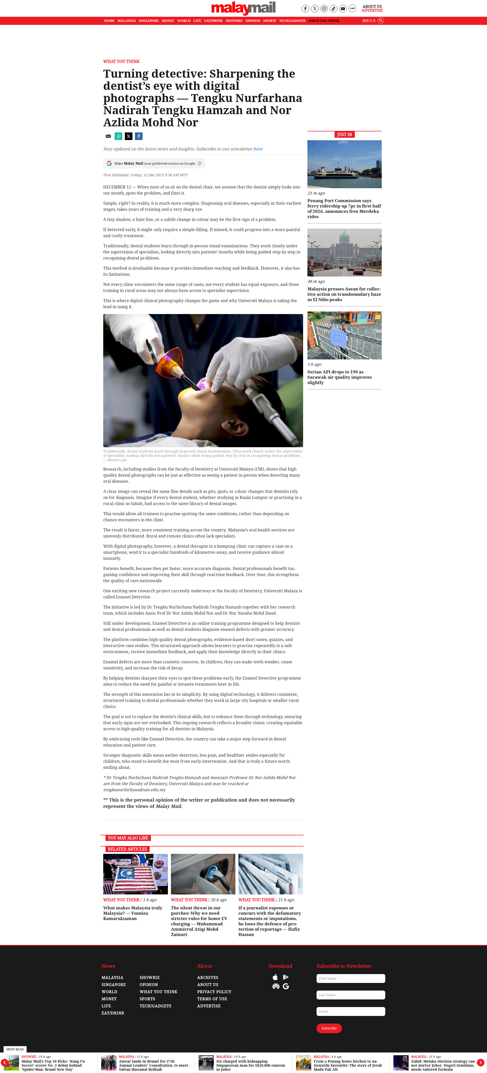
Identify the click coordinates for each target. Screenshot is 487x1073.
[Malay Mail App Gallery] (276, 990)
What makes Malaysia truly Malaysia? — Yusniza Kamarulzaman (132, 913)
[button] (200, 163)
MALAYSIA (127, 21)
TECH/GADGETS (292, 21)
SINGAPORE (149, 21)
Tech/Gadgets (155, 1006)
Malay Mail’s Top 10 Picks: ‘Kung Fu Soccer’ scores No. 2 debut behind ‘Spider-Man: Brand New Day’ (53, 1065)
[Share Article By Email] (108, 138)
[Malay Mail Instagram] (324, 9)
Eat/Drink (113, 1013)
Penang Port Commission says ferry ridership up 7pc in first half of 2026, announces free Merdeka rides (344, 208)
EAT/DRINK (213, 21)
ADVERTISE (209, 1006)
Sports (147, 999)
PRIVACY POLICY (214, 992)
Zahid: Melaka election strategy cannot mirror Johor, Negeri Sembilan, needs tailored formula (443, 1065)
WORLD (183, 21)
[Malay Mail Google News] (286, 990)
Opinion (149, 984)
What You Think (324, 21)
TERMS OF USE (212, 999)
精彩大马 (369, 21)
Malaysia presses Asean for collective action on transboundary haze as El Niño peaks (344, 294)
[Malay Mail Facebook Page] (305, 9)
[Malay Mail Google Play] (286, 980)
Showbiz (29, 1057)
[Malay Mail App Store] (275, 980)
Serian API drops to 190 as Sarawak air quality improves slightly (339, 377)
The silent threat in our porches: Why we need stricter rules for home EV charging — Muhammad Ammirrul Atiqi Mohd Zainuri (199, 921)
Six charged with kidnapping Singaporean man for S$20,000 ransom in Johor (250, 1065)
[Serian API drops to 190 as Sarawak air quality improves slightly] (344, 335)
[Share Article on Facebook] (139, 138)
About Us (372, 6)
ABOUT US (207, 984)
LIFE (197, 21)
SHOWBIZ (234, 21)
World (109, 992)
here (258, 148)
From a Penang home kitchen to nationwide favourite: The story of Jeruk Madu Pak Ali (348, 1065)
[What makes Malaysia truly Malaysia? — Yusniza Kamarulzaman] (135, 874)
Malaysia (126, 1057)
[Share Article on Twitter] (128, 138)
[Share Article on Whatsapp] (118, 138)
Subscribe (329, 1028)
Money (109, 999)
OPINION (253, 21)
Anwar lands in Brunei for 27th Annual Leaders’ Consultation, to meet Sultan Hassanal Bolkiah (153, 1065)
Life (106, 1006)
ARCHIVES (207, 977)
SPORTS (269, 21)
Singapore (114, 984)
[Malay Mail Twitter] (315, 9)
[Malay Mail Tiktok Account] (333, 9)
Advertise (372, 10)
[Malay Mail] (243, 14)
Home (109, 21)
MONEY (168, 21)
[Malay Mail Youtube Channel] (343, 9)
